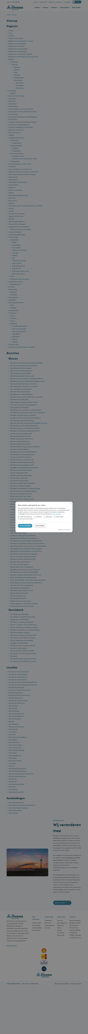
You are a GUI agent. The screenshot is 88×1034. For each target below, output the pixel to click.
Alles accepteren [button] (25, 525)
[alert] (44, 517)
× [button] (70, 503)
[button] (44, 529)
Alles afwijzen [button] (39, 526)
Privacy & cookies (56, 514)
